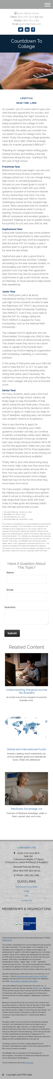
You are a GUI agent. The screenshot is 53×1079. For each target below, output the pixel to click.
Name (10, 572)
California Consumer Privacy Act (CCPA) (32, 976)
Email (10, 589)
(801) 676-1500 (26, 17)
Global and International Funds (26, 749)
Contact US (26, 900)
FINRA (26, 891)
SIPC (26, 896)
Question (9, 607)
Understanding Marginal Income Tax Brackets (26, 691)
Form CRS (29, 1063)
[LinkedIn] (27, 29)
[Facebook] (33, 29)
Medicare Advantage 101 (26, 808)
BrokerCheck (7, 940)
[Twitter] (20, 29)
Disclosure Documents (26, 887)
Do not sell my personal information (24, 981)
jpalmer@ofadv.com (30, 24)
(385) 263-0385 (30, 20)
